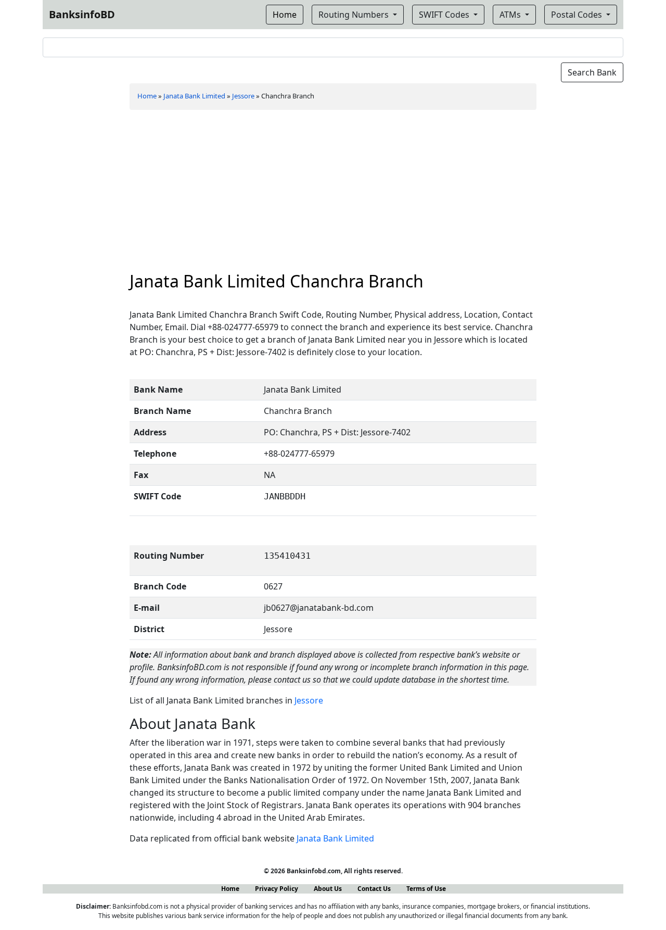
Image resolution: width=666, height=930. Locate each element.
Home (147, 95)
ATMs (511, 14)
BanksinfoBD (82, 14)
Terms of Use (426, 888)
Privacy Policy (276, 888)
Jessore (243, 95)
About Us (328, 888)
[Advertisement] (333, 193)
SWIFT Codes (445, 14)
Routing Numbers (354, 14)
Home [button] (285, 14)
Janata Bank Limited (194, 95)
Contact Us (374, 888)
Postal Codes (577, 14)
